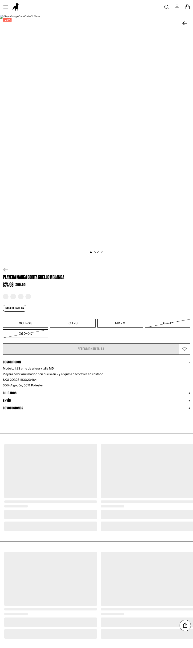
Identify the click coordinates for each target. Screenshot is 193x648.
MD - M (120, 323)
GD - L (167, 323)
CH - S (72, 323)
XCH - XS (25, 323)
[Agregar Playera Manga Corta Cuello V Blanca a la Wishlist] (184, 349)
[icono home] (15, 7)
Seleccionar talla (91, 349)
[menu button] (5, 7)
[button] (96, 270)
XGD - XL (25, 333)
